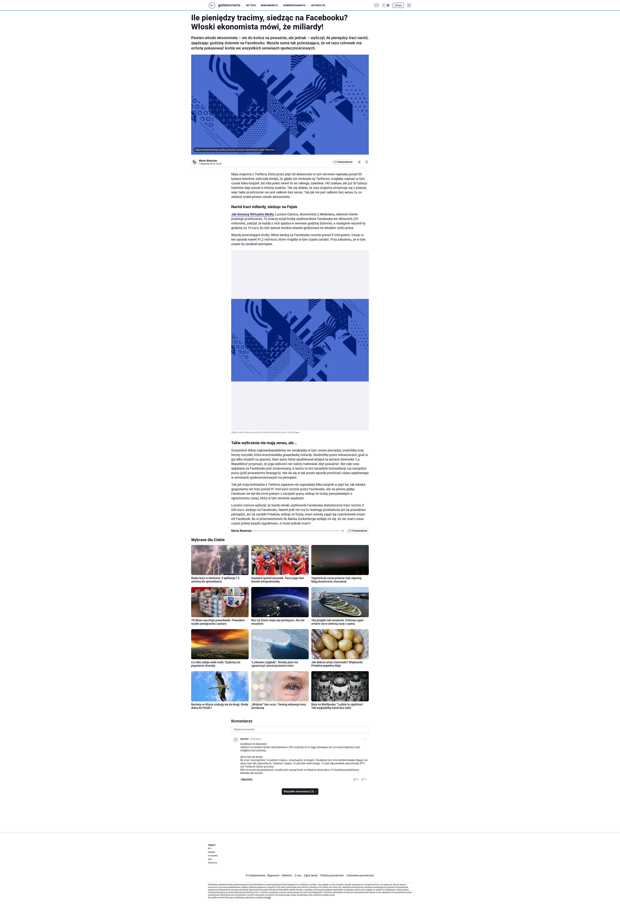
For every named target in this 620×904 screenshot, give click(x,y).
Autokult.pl (318, 5)
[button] (386, 5)
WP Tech (251, 5)
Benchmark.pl (269, 5)
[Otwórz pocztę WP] (376, 5)
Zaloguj (398, 5)
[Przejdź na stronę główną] (212, 7)
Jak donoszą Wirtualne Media (252, 214)
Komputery (213, 856)
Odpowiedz (246, 779)
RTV (210, 848)
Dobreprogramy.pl (294, 5)
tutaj (269, 897)
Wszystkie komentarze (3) (299, 791)
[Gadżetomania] (232, 5)
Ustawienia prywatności (360, 875)
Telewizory (212, 863)
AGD (210, 859)
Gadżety (211, 852)
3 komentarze (344, 162)
